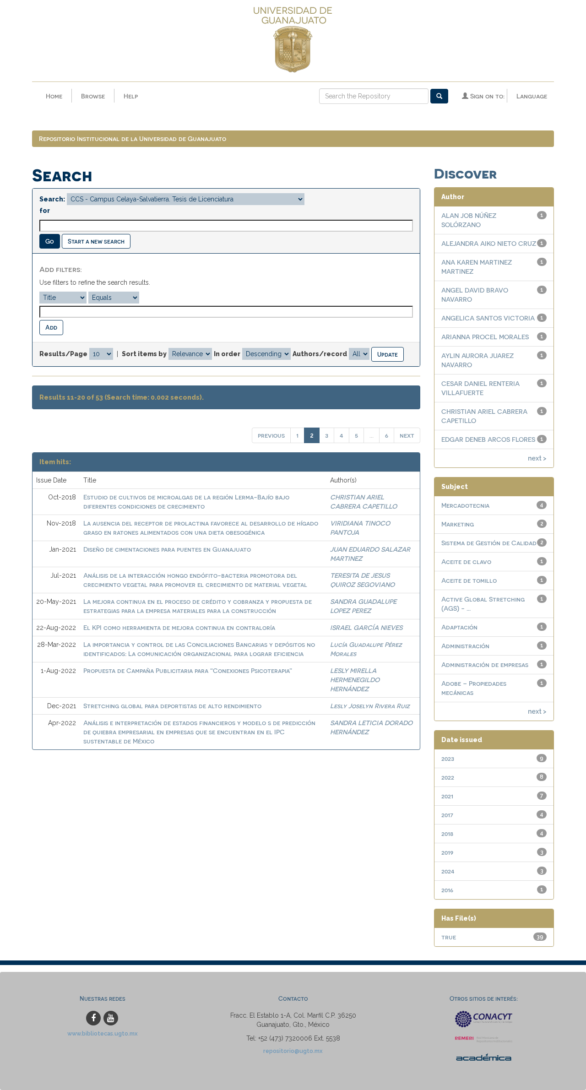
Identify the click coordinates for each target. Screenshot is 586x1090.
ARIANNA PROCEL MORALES (485, 337)
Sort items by (144, 354)
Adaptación (459, 627)
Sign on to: (486, 96)
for (44, 210)
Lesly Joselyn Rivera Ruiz (370, 706)
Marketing (457, 524)
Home (54, 96)
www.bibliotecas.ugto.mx (102, 1033)
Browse (93, 96)
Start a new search (96, 241)
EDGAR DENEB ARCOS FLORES (488, 439)
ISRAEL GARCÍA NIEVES (366, 627)
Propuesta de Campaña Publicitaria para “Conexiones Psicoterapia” (187, 670)
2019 (447, 852)
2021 (447, 796)
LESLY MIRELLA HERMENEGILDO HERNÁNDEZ (355, 680)
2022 (447, 777)
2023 (447, 758)
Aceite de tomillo (469, 580)
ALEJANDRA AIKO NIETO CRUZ (488, 243)
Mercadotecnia (465, 505)
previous (271, 435)
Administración (465, 646)
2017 (447, 815)
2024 (448, 871)
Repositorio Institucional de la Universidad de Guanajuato (132, 138)
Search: (52, 199)
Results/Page (63, 354)
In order (227, 354)
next (407, 435)
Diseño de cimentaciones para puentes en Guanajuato (167, 549)
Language (531, 96)
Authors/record (320, 354)
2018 (447, 833)
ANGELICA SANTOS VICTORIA (488, 318)
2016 (447, 890)
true (448, 937)
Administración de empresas (484, 664)
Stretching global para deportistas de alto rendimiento (172, 706)
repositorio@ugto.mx (293, 1050)
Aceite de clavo (466, 561)
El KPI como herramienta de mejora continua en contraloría (179, 627)
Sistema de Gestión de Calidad (489, 543)
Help (131, 96)
